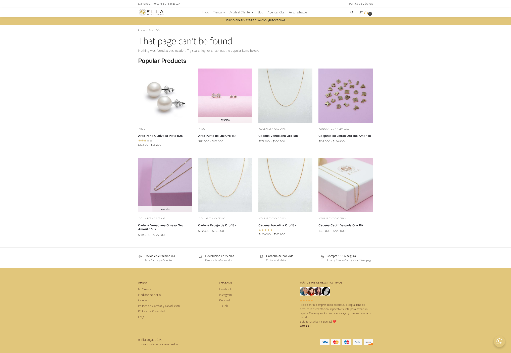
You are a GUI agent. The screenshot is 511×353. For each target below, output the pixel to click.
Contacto (144, 300)
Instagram (225, 295)
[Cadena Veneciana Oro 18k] (285, 95)
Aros (142, 128)
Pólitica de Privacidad (151, 311)
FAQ (141, 317)
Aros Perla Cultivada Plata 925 (160, 136)
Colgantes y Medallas (334, 128)
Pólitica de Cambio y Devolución (159, 306)
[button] (366, 12)
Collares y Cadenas (272, 128)
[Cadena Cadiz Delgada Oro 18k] (345, 185)
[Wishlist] (186, 74)
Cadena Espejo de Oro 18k (217, 225)
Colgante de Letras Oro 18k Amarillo (344, 136)
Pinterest (224, 300)
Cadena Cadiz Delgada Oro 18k (341, 225)
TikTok (223, 306)
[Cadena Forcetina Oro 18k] (285, 185)
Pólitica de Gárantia (361, 3)
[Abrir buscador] (354, 12)
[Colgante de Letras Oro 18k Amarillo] (345, 95)
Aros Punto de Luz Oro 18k (217, 136)
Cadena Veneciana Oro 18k (278, 136)
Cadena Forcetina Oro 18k (277, 225)
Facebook (225, 289)
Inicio (141, 30)
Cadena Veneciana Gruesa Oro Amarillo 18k (160, 227)
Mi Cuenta (144, 289)
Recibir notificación (225, 149)
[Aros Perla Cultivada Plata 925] (165, 95)
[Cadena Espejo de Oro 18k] (225, 185)
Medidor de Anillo (149, 295)
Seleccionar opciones (165, 152)
